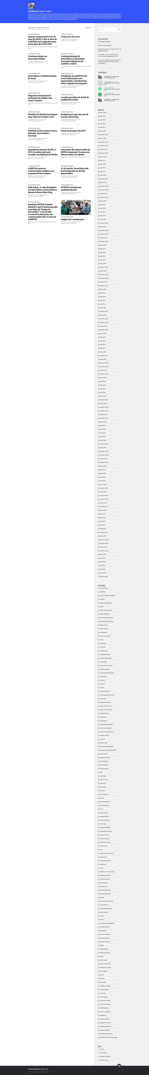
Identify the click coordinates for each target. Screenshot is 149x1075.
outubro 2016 (103, 547)
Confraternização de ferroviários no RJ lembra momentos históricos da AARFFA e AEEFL (73, 60)
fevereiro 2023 (104, 267)
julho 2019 (102, 425)
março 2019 (103, 440)
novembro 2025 (104, 145)
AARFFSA (102, 591)
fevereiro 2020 (104, 399)
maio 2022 (103, 300)
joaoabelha (107, 76)
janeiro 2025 (103, 182)
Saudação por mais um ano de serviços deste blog (74, 115)
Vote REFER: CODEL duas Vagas (108, 1037)
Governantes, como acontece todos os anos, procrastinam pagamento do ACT (108, 55)
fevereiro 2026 (104, 134)
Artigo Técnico (104, 625)
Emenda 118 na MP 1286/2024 (108, 750)
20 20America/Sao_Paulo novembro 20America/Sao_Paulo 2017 (71, 193)
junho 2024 (103, 208)
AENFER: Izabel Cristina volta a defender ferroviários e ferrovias (42, 133)
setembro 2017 (104, 506)
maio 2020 (103, 388)
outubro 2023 (103, 237)
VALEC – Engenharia (105, 1011)
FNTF (101, 809)
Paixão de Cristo (104, 905)
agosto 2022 (103, 289)
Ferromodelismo (104, 794)
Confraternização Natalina (107, 673)
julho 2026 (102, 116)
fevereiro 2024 (104, 223)
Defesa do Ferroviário (105, 706)
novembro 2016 (104, 543)
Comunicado (103, 661)
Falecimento (103, 776)
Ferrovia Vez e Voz (39, 11)
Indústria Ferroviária (105, 842)
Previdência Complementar (107, 923)
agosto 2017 (103, 510)
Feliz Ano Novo (104, 779)
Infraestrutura (103, 846)
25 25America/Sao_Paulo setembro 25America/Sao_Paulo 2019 (37, 139)
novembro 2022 (104, 278)
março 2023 (103, 263)
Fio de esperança (104, 805)
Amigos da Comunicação (72, 219)
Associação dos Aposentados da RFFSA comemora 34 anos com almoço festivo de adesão (75, 152)
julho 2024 (102, 204)
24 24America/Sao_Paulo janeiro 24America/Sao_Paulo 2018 (70, 176)
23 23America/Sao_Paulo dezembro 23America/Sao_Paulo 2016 (71, 222)
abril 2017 (102, 525)
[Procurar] (118, 29)
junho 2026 (103, 120)
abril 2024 (102, 215)
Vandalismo (103, 1015)
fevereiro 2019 (104, 444)
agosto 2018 (103, 466)
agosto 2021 (103, 333)
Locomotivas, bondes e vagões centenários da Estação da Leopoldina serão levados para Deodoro (109, 61)
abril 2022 (102, 304)
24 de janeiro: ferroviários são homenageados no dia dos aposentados (74, 171)
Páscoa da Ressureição (106, 908)
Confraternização (34, 34)
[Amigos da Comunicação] (76, 207)
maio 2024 (103, 212)
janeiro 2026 (103, 138)
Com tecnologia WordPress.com (38, 1072)
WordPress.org (104, 1060)
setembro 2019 (104, 418)
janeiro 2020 (103, 403)
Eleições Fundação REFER (106, 746)
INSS (101, 849)
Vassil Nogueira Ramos (104, 41)
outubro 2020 (103, 370)
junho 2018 (103, 473)
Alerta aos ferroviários (106, 610)
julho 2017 (102, 514)
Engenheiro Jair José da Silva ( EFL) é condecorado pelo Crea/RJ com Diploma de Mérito (43, 152)
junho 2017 (103, 517)
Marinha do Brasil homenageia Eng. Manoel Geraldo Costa (42, 115)
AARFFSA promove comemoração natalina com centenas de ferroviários (41, 171)
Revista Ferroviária (105, 952)
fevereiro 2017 (104, 532)
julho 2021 (102, 337)
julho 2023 (102, 248)
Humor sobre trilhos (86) (104, 45)
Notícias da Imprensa (105, 893)
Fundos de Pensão (104, 820)
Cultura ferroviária (105, 691)
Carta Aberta (103, 632)
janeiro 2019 (103, 447)
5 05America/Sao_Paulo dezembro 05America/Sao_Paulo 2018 (37, 157)
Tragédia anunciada (105, 986)
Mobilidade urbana (105, 875)
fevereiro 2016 (104, 576)
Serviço (102, 975)
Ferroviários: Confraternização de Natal (42, 77)
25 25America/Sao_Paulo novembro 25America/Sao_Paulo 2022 (71, 103)
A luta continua (104, 588)
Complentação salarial (106, 658)
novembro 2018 (104, 455)
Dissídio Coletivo (104, 735)
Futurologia (103, 824)
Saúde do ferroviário (105, 963)
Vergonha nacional (105, 1030)
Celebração (103, 643)
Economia (102, 739)
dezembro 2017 (104, 495)
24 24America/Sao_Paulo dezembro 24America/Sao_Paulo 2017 (38, 195)
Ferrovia (102, 798)
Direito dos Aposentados (106, 724)
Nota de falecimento (105, 890)
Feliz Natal (103, 783)
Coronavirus (103, 676)
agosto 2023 (103, 245)
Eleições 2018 (103, 742)
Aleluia (101, 606)
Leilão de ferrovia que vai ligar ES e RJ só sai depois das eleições (109, 49)
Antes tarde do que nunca (106, 617)
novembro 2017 (104, 499)
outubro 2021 (103, 326)
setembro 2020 (104, 374)
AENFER (102, 599)
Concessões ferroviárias (106, 665)
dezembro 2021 (104, 318)
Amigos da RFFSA (104, 614)
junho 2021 (103, 341)
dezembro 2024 (104, 186)
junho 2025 (103, 164)
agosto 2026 (103, 112)
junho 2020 (103, 385)
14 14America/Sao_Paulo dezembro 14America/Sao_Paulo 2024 (38, 62)
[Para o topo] (119, 1066)
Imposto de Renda (104, 838)
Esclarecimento (104, 765)
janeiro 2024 (103, 226)
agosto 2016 (103, 554)
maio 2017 (103, 521)
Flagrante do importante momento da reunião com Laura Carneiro (40, 98)
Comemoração (104, 650)
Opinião (102, 897)
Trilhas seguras (104, 997)
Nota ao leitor (103, 886)
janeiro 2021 (103, 359)
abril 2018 (102, 480)
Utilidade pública (104, 1008)
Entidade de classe (105, 757)
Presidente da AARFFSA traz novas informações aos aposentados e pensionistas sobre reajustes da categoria (74, 80)
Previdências (103, 930)
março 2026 (103, 131)
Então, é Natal (103, 754)
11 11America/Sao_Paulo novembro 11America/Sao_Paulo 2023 (38, 81)
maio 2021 (103, 344)
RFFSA (101, 956)
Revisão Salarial (104, 949)
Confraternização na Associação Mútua (37, 57)
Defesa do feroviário (105, 702)
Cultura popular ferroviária (107, 695)
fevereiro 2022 (104, 311)
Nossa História (104, 882)
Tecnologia (103, 982)
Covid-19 (102, 684)
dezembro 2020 (104, 363)
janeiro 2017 (103, 536)
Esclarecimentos (104, 768)
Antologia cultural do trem (107, 621)
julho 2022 (102, 293)
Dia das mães (103, 720)
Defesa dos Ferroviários (106, 709)
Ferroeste (102, 790)
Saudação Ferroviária (105, 967)
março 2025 (103, 175)
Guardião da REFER (105, 827)
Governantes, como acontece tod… (111, 77)
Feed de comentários (105, 1056)
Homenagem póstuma (106, 831)
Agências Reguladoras (106, 603)
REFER (101, 945)
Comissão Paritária (105, 654)
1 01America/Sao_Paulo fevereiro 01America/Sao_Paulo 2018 (37, 176)
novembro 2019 (104, 410)
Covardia (102, 680)
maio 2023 (103, 256)
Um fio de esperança (105, 1004)
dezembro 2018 (104, 451)
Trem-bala (102, 993)
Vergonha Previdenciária (106, 1033)
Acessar (102, 1049)
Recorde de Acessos (105, 941)
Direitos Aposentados (105, 728)
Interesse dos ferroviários (106, 853)
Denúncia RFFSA (104, 713)
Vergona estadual (104, 1019)
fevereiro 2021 (104, 355)
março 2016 (103, 572)
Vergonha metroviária (105, 1026)
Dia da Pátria (103, 717)
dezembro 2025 (104, 142)
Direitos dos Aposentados (107, 731)
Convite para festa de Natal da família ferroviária (75, 98)
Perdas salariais (104, 912)
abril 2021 (102, 348)
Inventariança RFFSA (105, 860)
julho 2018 (102, 469)
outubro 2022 (103, 282)
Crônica (102, 687)
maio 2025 (103, 167)
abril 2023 (102, 260)
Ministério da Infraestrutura (107, 871)
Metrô (101, 868)
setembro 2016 (104, 550)
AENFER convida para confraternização (71, 188)
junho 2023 (103, 252)
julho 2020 (102, 381)
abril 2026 (102, 127)
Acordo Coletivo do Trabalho (107, 595)
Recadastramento (104, 938)
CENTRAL (102, 647)
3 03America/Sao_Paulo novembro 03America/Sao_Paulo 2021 (37, 120)
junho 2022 (103, 296)
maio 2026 (103, 123)
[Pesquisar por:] (109, 29)
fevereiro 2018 (104, 488)
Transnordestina (104, 989)
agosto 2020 (103, 377)
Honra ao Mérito (104, 835)
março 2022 (103, 307)
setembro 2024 (104, 197)
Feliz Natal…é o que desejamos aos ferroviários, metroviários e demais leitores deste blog (42, 190)
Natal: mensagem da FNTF (73, 131)
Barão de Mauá (104, 628)
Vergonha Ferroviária (105, 1022)
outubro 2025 (103, 149)
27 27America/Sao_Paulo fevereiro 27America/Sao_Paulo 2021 (70, 120)
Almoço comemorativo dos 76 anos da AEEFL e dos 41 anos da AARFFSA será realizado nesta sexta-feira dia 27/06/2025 (42, 40)
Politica (102, 919)
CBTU (101, 639)
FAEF (101, 772)
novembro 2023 (104, 234)
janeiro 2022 (103, 315)
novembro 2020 (104, 366)
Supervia (102, 978)
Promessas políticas (105, 934)
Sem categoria (103, 971)
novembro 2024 (104, 190)
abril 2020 (102, 392)
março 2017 (103, 528)
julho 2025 (102, 160)
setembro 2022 (104, 285)
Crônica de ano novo (70, 37)
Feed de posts (103, 1052)
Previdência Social (104, 927)
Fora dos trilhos (104, 812)
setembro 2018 (104, 462)
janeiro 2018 (103, 491)
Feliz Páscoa (103, 787)
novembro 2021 (104, 322)
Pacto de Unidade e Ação (106, 901)
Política (102, 916)
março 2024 (103, 219)
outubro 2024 (103, 193)
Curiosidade (103, 698)
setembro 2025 (104, 153)
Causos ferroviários (105, 636)
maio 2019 (103, 433)
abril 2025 (102, 171)
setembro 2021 (104, 329)
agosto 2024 (103, 201)
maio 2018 (103, 477)
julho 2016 (102, 558)
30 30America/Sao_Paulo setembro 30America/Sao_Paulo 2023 (70, 86)
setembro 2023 (104, 241)
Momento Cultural (105, 879)
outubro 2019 (103, 414)
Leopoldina (103, 864)
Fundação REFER (104, 816)
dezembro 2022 (104, 274)
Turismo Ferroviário (105, 1000)
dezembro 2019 (104, 407)
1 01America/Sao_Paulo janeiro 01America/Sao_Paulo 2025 (69, 40)
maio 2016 (103, 565)
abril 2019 (102, 436)
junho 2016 (103, 561)
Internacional (103, 857)
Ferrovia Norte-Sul (105, 801)
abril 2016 (102, 569)
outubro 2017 (103, 503)
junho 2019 (103, 429)
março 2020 (103, 396)
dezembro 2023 (104, 230)
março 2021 (103, 352)
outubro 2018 (103, 458)
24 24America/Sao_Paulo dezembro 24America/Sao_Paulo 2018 (71, 134)
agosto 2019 (103, 422)
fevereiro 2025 (104, 179)
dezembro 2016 (104, 539)
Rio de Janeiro (103, 960)
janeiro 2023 (103, 271)
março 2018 (103, 484)
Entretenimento (104, 761)
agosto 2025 (103, 156)
